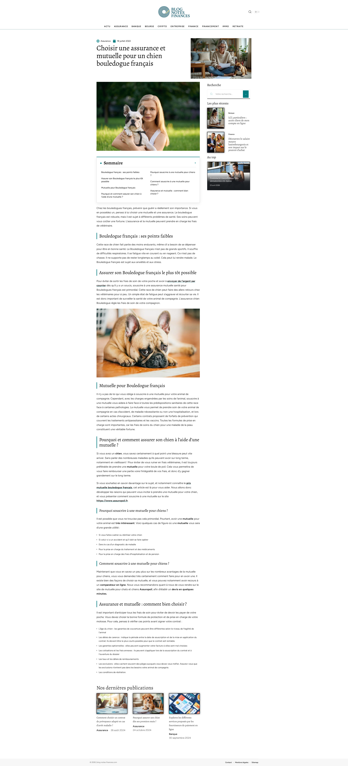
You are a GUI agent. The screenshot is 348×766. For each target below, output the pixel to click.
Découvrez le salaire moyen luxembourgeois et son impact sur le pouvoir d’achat (239, 144)
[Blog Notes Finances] (174, 12)
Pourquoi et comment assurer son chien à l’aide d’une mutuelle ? (121, 195)
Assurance (102, 730)
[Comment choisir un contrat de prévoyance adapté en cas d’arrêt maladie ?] (112, 703)
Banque (173, 734)
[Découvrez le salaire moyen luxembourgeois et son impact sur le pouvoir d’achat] (215, 142)
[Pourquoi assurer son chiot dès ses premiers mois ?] (148, 703)
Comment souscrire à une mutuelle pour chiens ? (169, 183)
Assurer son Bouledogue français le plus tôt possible (122, 180)
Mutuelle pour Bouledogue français (118, 187)
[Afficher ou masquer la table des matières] (159, 163)
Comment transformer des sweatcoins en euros (224, 179)
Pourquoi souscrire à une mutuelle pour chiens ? (172, 173)
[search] (250, 12)
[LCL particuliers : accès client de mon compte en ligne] (215, 118)
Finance (231, 134)
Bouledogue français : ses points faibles (120, 172)
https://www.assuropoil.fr (112, 500)
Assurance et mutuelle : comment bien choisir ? (169, 192)
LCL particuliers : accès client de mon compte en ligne (238, 120)
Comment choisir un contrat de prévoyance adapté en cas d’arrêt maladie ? (111, 721)
